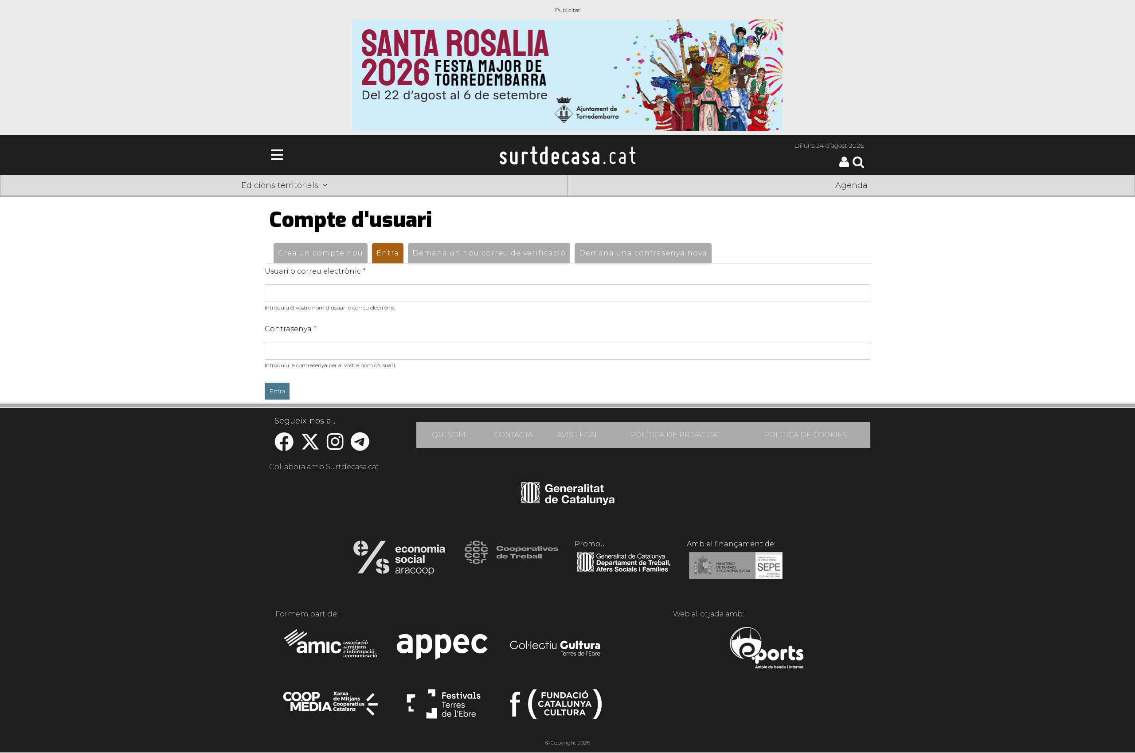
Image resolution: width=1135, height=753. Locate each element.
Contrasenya (291, 329)
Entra (389, 253)
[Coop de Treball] (511, 560)
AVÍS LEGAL (578, 435)
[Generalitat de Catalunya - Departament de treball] (624, 572)
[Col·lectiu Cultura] (556, 649)
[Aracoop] (399, 560)
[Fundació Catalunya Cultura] (556, 708)
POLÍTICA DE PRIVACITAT (675, 435)
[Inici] (567, 155)
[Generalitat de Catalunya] (568, 502)
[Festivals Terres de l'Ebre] (444, 708)
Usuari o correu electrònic (315, 271)
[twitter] (310, 446)
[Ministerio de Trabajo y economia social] (736, 572)
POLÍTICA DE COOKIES (805, 435)
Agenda (851, 185)
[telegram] (360, 446)
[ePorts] (766, 649)
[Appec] (444, 649)
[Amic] (331, 649)
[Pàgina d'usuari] (844, 165)
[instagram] (335, 446)
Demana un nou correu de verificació (489, 253)
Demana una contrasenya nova (643, 253)
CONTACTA (513, 435)
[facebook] (284, 446)
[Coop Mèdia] (331, 708)
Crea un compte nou (320, 253)
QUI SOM (449, 435)
